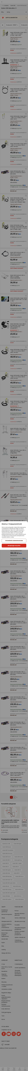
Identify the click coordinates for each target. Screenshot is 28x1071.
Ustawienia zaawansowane (14, 540)
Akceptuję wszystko (14, 545)
